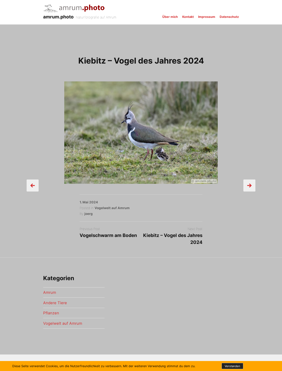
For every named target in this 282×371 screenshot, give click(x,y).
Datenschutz (229, 17)
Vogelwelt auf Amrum (112, 208)
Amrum (49, 292)
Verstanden (232, 366)
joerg (88, 214)
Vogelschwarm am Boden (108, 235)
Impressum (206, 17)
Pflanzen (51, 313)
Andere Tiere (55, 303)
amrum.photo (58, 17)
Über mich (170, 17)
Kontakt (188, 17)
